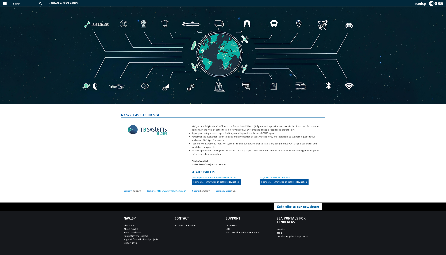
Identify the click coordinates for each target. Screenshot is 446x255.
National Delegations (186, 225)
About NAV (129, 225)
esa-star (281, 229)
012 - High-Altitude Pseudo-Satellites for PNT (215, 177)
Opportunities (131, 242)
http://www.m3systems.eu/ (171, 190)
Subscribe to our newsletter (298, 207)
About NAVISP (131, 228)
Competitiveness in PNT (136, 235)
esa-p (280, 232)
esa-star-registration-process (292, 236)
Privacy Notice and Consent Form (243, 232)
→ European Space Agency (63, 3)
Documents (231, 225)
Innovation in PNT (132, 232)
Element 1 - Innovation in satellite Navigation (216, 181)
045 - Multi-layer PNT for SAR (275, 177)
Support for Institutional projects (141, 239)
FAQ (228, 228)
